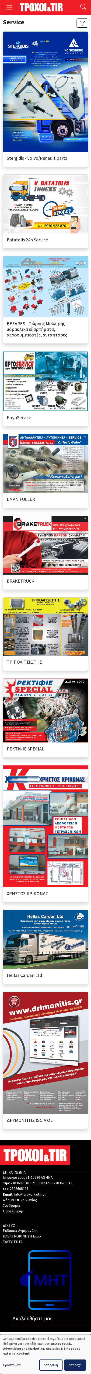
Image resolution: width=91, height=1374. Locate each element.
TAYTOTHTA (13, 1242)
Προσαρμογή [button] (12, 1365)
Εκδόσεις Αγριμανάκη (20, 1230)
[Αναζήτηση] (83, 7)
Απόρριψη (51, 1365)
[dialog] (45, 1354)
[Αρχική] (43, 7)
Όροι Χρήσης (13, 1211)
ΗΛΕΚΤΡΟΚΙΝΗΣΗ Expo (22, 1236)
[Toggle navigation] (9, 7)
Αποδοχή (75, 1365)
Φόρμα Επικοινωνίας (20, 1200)
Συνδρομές (12, 1205)
